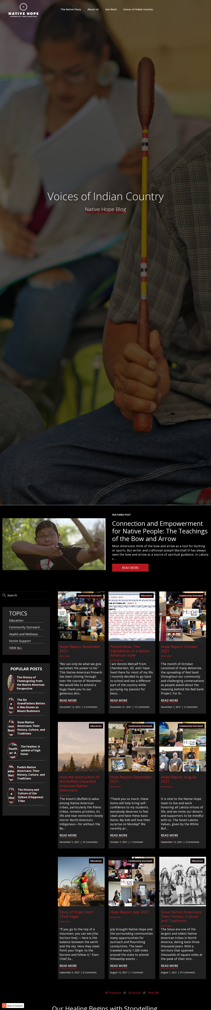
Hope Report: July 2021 (129, 911)
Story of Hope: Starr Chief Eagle (76, 914)
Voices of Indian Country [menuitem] (138, 9)
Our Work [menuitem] (111, 9)
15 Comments (142, 706)
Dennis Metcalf (116, 660)
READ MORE (130, 568)
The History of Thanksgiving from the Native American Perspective (31, 682)
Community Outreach (24, 627)
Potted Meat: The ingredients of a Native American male (130, 651)
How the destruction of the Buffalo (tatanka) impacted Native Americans (79, 783)
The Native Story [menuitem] (71, 9)
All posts (134, 993)
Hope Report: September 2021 (131, 779)
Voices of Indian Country (105, 196)
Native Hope (65, 656)
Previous (114, 993)
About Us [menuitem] (93, 9)
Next (152, 993)
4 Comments (192, 842)
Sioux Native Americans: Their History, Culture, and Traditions (31, 727)
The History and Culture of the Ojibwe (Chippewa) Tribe (30, 795)
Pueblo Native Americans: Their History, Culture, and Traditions (31, 772)
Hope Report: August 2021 (178, 779)
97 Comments (187, 972)
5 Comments (191, 706)
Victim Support (20, 641)
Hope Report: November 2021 (80, 648)
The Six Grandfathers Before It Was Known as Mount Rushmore (31, 705)
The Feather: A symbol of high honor (30, 750)
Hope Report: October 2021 (179, 648)
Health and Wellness (23, 634)
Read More (68, 700)
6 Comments (90, 972)
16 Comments (90, 842)
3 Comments (90, 706)
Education (16, 620)
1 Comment (136, 842)
